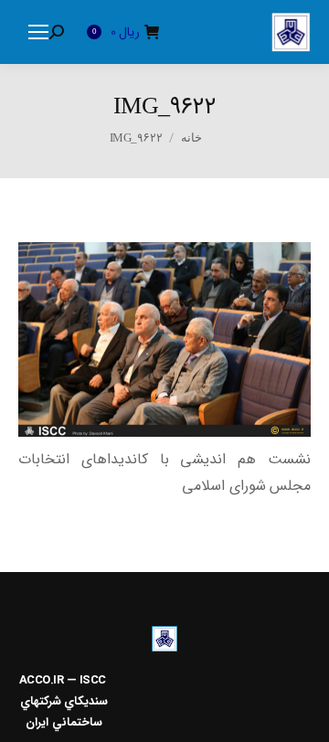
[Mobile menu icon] (38, 32)
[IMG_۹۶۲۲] (164, 339)
